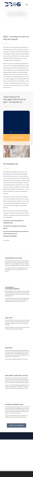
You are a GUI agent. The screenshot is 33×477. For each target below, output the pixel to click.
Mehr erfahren (16, 425)
